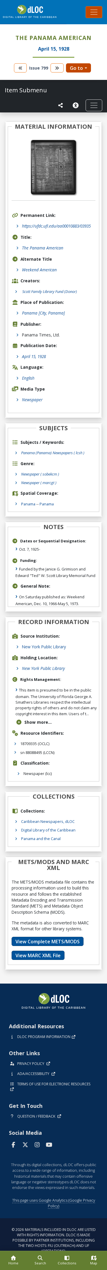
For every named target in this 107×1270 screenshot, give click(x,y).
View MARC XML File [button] (38, 955)
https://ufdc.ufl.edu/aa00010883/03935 (56, 226)
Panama (28, 504)
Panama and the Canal (41, 838)
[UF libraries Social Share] (60, 105)
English (28, 378)
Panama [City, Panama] (43, 313)
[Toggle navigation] (94, 12)
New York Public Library (44, 646)
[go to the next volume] (57, 67)
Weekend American (39, 270)
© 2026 (54, 1240)
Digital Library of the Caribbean (48, 830)
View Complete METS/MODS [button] (47, 941)
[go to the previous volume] (20, 67)
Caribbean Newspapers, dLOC (48, 821)
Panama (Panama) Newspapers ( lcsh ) (52, 452)
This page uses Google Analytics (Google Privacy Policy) (53, 1203)
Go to (76, 68)
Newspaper (32, 399)
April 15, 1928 (34, 356)
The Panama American (42, 248)
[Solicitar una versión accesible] (76, 105)
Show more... (38, 722)
